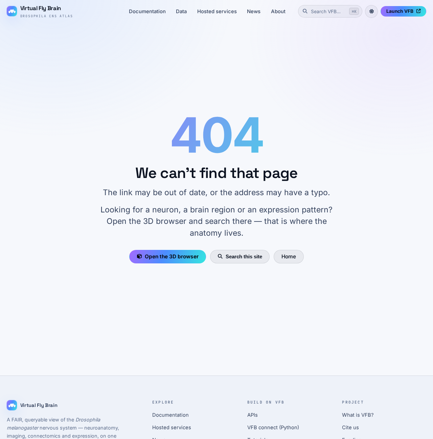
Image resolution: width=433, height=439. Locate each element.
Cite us (350, 427)
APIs (252, 415)
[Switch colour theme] (371, 11)
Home (288, 256)
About (278, 11)
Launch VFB (399, 11)
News (253, 11)
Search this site (244, 256)
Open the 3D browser (172, 256)
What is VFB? (358, 415)
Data (181, 11)
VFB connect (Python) (273, 427)
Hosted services (217, 11)
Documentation (147, 11)
